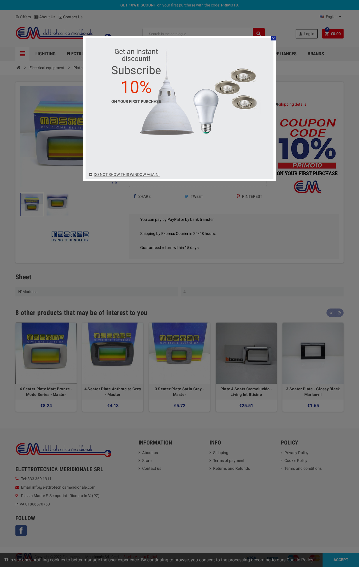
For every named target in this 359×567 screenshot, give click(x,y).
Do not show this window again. (127, 174)
